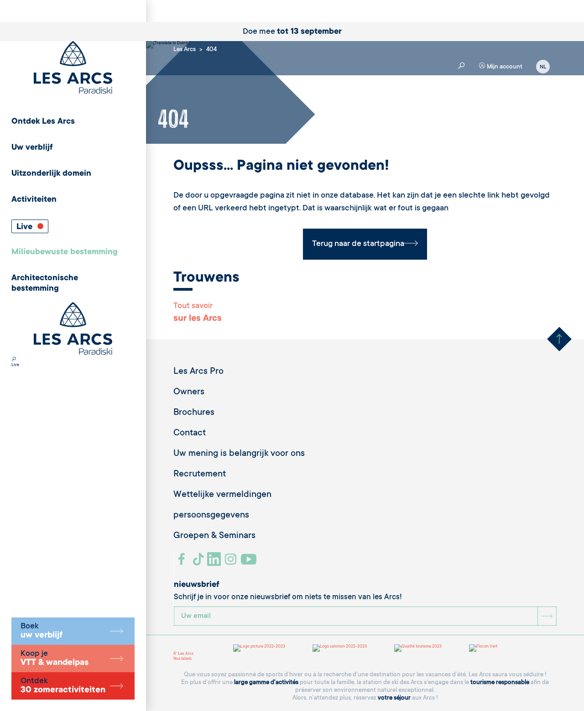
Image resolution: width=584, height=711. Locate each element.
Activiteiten (34, 199)
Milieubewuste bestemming (64, 252)
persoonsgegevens (211, 516)
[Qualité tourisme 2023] (418, 648)
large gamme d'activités (266, 682)
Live (25, 227)
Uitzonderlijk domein (51, 173)
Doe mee (292, 32)
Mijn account (503, 66)
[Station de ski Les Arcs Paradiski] (73, 68)
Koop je (55, 658)
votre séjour (394, 698)
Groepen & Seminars (214, 536)
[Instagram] (232, 562)
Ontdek (63, 686)
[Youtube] (250, 562)
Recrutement (199, 475)
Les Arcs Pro (198, 372)
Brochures (193, 413)
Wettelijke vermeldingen (222, 495)
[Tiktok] (199, 562)
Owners (188, 392)
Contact (189, 434)
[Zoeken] (13, 360)
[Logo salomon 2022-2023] (340, 648)
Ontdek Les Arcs (43, 121)
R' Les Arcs (183, 654)
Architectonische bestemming (44, 283)
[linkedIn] (215, 562)
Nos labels (182, 659)
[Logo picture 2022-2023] (259, 648)
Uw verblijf (32, 147)
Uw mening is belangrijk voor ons (239, 454)
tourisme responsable (499, 682)
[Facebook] (183, 562)
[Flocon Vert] (483, 648)
